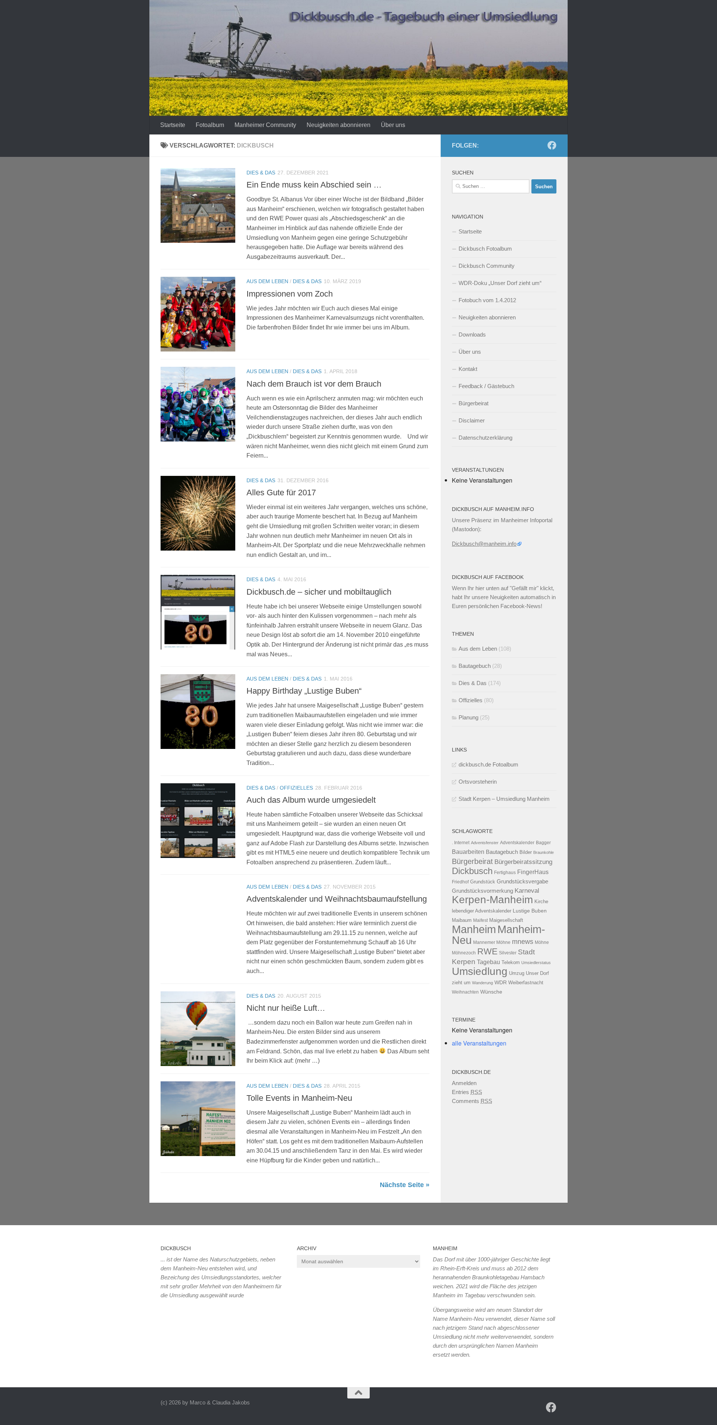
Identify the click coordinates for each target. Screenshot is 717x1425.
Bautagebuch (475, 666)
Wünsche (491, 992)
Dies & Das (260, 173)
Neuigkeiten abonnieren (338, 125)
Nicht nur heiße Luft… (285, 1008)
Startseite (172, 125)
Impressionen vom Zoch (289, 293)
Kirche (541, 901)
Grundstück (482, 882)
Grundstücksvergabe (522, 881)
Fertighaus (505, 872)
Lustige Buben (530, 911)
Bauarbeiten (468, 851)
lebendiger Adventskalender (481, 911)
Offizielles (296, 788)
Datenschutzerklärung (485, 437)
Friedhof (460, 882)
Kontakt (468, 369)
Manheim (474, 929)
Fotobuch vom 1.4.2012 (487, 300)
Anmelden (464, 1083)
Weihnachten (465, 992)
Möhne (542, 942)
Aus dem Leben (267, 281)
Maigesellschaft (506, 920)
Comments (472, 1101)
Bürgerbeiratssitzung (523, 861)
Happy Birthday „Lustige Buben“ (303, 691)
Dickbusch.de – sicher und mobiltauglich (318, 592)
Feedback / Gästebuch (486, 386)
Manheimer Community (265, 125)
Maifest (480, 920)
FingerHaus (533, 871)
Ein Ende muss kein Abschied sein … (314, 184)
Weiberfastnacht (525, 982)
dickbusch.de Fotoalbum (488, 764)
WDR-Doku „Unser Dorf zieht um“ (500, 283)
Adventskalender (517, 842)
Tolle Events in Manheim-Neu (299, 1098)
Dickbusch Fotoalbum (485, 248)
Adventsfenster (485, 842)
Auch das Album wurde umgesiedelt (311, 800)
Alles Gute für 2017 (281, 492)
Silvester (507, 952)
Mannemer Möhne (491, 942)
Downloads (472, 334)
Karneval (527, 890)
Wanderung (482, 983)
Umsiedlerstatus (536, 962)
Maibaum (462, 920)
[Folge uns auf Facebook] (551, 145)
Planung (468, 717)
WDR (500, 982)
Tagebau (488, 961)
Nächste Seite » (404, 1185)
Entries (467, 1092)
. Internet (460, 842)
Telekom (511, 962)
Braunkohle (543, 852)
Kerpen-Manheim (492, 899)
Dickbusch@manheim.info (484, 543)
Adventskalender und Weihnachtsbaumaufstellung (336, 899)
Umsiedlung (480, 971)
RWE (487, 951)
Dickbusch (472, 871)
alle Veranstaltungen (479, 1043)
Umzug (516, 973)
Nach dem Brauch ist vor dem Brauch (313, 383)
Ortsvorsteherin (478, 781)
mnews (522, 941)
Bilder (525, 852)
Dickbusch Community (487, 266)
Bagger (543, 842)
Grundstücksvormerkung (482, 890)
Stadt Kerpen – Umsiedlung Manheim (504, 799)
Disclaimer (472, 420)
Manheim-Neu (498, 934)
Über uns (393, 125)
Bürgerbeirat (473, 403)
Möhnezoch (464, 952)
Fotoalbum (210, 125)
